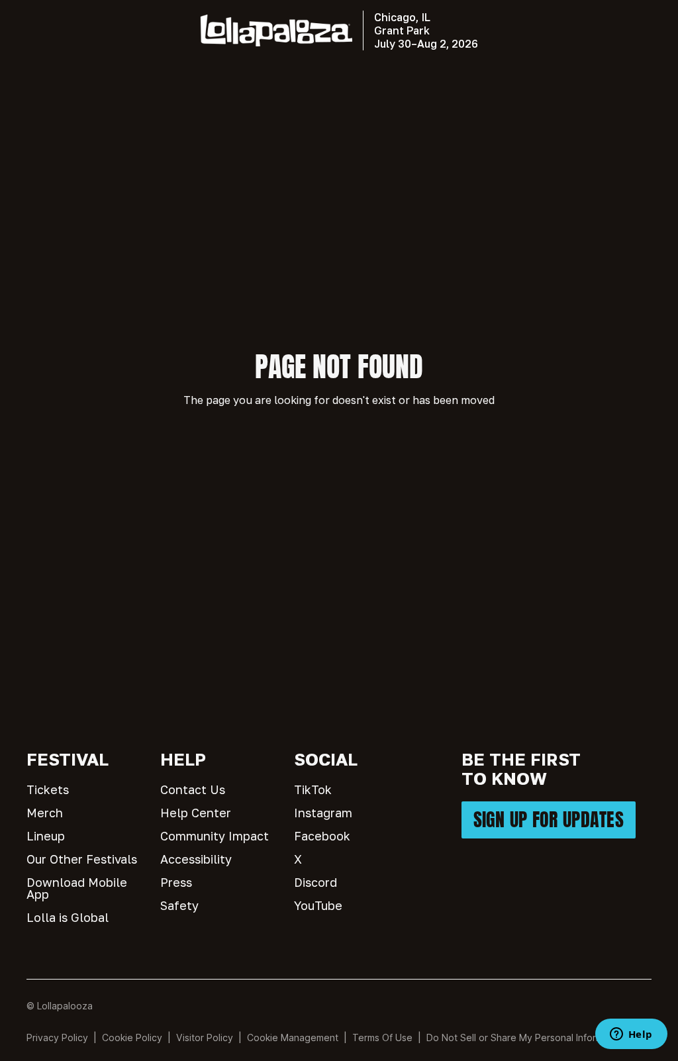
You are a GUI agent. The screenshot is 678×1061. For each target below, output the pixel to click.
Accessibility (196, 859)
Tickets (47, 789)
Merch (44, 813)
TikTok (313, 789)
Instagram (323, 813)
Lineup (45, 836)
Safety (179, 905)
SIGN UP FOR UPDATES (548, 819)
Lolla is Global (67, 917)
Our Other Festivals (81, 859)
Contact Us (192, 789)
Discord (315, 882)
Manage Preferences (293, 1037)
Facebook (322, 836)
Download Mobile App (76, 888)
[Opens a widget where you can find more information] (631, 1035)
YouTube (318, 905)
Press (176, 882)
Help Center (195, 813)
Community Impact (214, 836)
